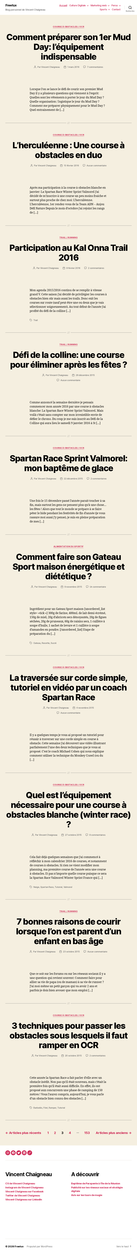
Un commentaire (98, 586)
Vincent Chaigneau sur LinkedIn (23, 1199)
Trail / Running (68, 237)
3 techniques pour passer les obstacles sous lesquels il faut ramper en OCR (68, 1035)
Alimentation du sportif (69, 546)
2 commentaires (96, 268)
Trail (35, 320)
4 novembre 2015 (85, 707)
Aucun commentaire (96, 165)
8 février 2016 (73, 268)
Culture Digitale (77, 5)
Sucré (53, 643)
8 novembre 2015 (73, 586)
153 (87, 1133)
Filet (45, 1107)
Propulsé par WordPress (39, 1246)
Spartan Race (47, 887)
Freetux (11, 5)
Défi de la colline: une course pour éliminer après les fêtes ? (68, 360)
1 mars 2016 (73, 67)
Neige (36, 887)
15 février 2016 (71, 165)
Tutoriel (58, 887)
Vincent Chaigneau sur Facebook (24, 1191)
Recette (46, 643)
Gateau (37, 643)
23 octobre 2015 (71, 951)
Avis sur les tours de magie (86, 1195)
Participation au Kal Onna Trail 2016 (68, 253)
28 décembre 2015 (85, 375)
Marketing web (99, 5)
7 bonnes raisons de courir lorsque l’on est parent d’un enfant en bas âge (68, 931)
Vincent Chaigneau (50, 67)
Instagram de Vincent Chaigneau (24, 1187)
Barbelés (37, 1107)
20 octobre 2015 (73, 1055)
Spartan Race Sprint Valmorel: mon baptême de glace (68, 463)
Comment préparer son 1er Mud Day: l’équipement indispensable (68, 47)
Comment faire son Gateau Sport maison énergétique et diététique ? (68, 566)
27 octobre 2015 (73, 835)
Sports (103, 9)
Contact (116, 9)
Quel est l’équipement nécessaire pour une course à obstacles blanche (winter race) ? (68, 809)
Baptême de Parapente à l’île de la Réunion (95, 1183)
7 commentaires (95, 67)
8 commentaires (97, 835)
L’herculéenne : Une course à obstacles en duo (68, 150)
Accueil (63, 5)
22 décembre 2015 (73, 478)
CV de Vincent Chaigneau (20, 1183)
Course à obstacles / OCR (68, 27)
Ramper (52, 1107)
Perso (114, 5)
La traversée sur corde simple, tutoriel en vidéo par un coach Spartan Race (68, 687)
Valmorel (68, 887)
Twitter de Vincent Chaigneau (22, 1195)
